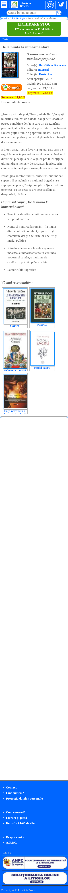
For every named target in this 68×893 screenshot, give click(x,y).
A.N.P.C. (11, 842)
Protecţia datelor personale (24, 798)
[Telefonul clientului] (50, 5)
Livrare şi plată (16, 817)
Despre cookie (15, 837)
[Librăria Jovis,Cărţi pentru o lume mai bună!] (14, 4)
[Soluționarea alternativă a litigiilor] (35, 869)
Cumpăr (14, 87)
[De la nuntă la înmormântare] (9, 76)
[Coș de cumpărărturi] (61, 5)
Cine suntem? (15, 793)
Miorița (42, 324)
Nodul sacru (42, 367)
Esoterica (45, 74)
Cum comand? (15, 812)
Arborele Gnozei (15, 370)
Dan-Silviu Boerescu (52, 65)
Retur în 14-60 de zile (20, 823)
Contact (11, 787)
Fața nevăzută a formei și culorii (15, 412)
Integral (43, 69)
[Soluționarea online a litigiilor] (35, 884)
